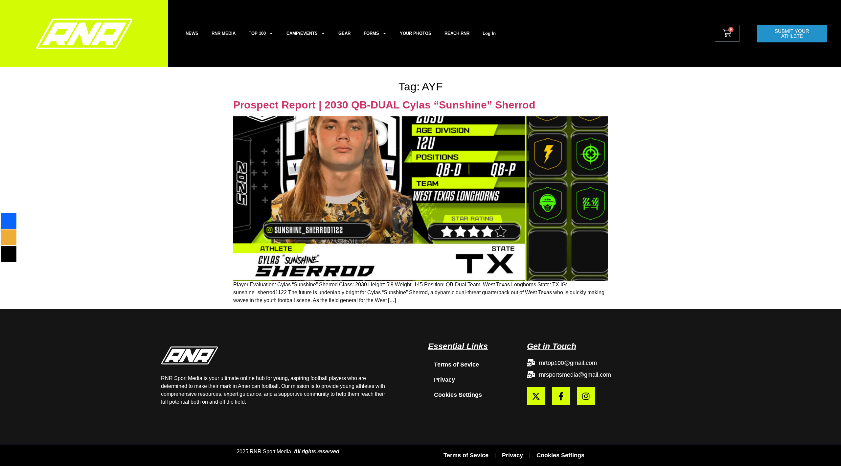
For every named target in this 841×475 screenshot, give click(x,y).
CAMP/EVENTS (302, 33)
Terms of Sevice (456, 364)
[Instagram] (586, 396)
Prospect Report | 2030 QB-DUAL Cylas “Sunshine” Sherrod (384, 105)
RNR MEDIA (224, 33)
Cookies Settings (458, 395)
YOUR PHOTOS (415, 33)
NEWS (192, 33)
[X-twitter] (536, 396)
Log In (489, 33)
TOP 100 (257, 33)
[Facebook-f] (561, 396)
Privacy (444, 379)
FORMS (371, 33)
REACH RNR (456, 33)
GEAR (344, 33)
